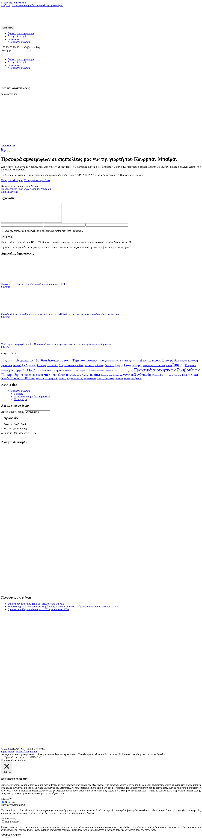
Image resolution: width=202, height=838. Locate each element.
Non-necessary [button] (8, 818)
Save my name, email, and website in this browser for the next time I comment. (43, 230)
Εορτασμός (89, 365)
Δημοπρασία (170, 360)
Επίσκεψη (99, 365)
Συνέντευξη (142, 375)
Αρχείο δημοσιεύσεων (12, 411)
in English (6, 2)
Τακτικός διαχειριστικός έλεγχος (72, 379)
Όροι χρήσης (7, 751)
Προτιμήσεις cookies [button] (14, 757)
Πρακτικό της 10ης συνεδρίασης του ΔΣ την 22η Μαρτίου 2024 (33, 284)
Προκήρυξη (9, 375)
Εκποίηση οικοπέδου (47, 365)
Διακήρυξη (182, 361)
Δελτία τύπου (150, 360)
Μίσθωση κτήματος (53, 370)
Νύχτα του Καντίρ (87, 371)
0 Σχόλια (5, 287)
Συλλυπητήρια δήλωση (110, 375)
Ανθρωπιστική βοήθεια (31, 360)
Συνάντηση (127, 374)
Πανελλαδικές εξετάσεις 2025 (122, 371)
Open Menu (8, 28)
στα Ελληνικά (19, 2)
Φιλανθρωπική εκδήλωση (129, 378)
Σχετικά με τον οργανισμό (21, 33)
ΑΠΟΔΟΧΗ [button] (35, 757)
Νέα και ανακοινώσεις (19, 42)
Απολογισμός (92, 361)
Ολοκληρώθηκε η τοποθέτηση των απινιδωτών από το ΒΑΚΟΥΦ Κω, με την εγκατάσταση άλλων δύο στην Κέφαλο (60, 314)
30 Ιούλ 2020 (8, 145)
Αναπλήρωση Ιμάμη (8, 361)
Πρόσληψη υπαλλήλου (77, 375)
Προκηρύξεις (56, 5)
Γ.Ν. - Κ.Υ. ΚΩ (121, 361)
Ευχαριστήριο (133, 365)
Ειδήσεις (5, 5)
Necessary (10, 802)
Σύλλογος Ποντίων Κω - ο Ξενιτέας (166, 375)
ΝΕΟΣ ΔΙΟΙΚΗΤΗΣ (72, 371)
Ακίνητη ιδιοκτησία (17, 36)
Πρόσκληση (57, 374)
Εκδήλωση (29, 365)
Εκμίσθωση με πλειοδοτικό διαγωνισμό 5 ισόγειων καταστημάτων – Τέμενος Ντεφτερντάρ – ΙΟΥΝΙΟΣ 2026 (63, 606)
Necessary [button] (6, 798)
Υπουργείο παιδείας (106, 378)
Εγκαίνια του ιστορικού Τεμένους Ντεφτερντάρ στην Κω (36, 603)
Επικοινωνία (14, 39)
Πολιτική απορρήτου (26, 751)
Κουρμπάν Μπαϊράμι (12, 180)
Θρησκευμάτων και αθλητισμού (157, 365)
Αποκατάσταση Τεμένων (67, 360)
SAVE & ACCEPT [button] (11, 835)
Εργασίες (110, 365)
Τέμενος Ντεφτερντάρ (47, 378)
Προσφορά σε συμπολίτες (37, 180)
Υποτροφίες (91, 379)
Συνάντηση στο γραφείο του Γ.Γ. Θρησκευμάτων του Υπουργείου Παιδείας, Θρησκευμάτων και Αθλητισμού (56, 344)
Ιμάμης (178, 364)
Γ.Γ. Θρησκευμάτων (107, 361)
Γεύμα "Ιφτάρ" (133, 361)
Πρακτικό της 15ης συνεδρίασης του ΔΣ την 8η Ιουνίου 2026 (38, 609)
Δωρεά (17, 365)
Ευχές (119, 365)
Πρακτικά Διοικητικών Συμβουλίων (30, 5)
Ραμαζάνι (94, 374)
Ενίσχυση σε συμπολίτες (71, 365)
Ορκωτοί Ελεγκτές (103, 371)
